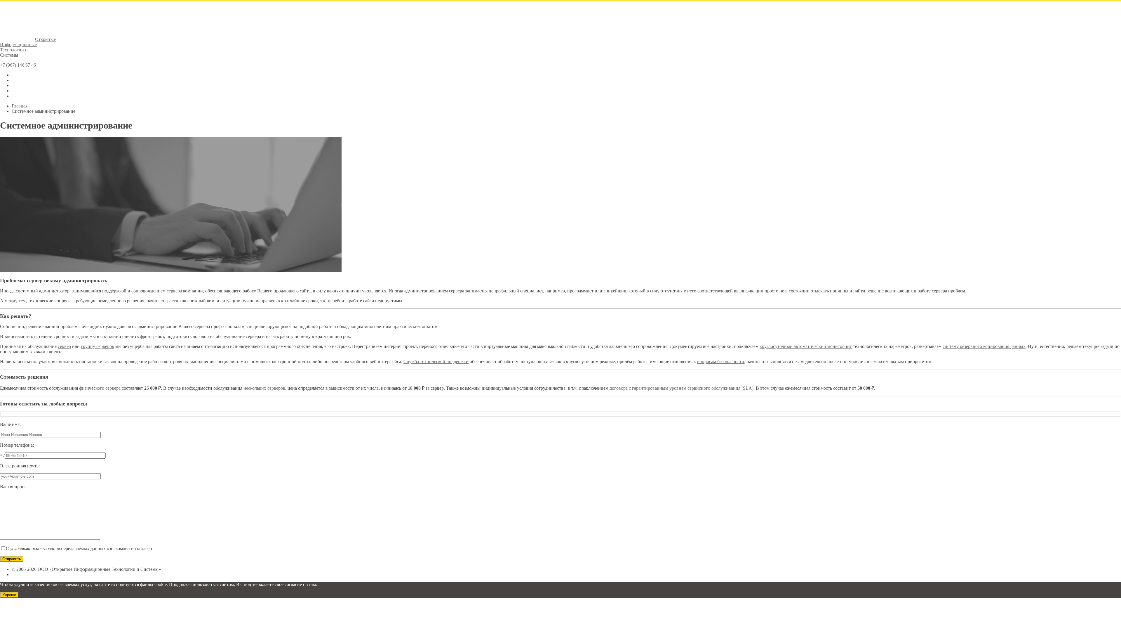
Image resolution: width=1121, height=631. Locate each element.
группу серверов (97, 346)
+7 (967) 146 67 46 (18, 65)
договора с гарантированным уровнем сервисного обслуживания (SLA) (681, 388)
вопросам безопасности (720, 361)
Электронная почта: (20, 465)
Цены (17, 90)
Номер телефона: (17, 445)
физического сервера (100, 388)
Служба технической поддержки (436, 361)
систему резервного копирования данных (984, 346)
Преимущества (26, 85)
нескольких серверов (264, 388)
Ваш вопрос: (12, 486)
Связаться (21, 95)
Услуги (19, 80)
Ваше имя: (10, 424)
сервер (64, 346)
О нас (17, 74)
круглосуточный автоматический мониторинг (806, 346)
